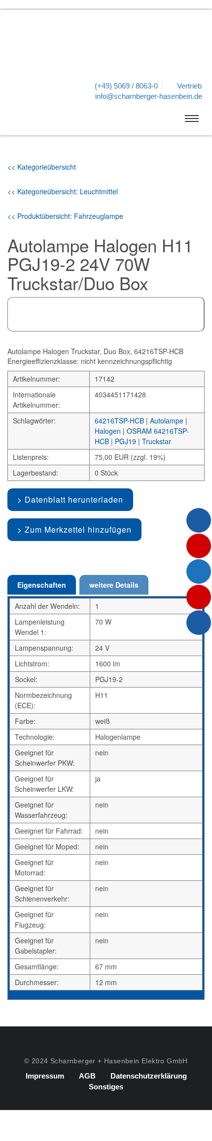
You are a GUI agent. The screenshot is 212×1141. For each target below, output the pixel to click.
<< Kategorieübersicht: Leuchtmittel (62, 191)
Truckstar (156, 441)
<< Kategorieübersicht (41, 167)
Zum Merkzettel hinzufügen (78, 529)
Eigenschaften (41, 585)
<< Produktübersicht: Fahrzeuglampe (65, 216)
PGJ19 (125, 441)
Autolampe (166, 420)
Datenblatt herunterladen (74, 499)
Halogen (108, 431)
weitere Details (114, 585)
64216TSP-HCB (119, 420)
